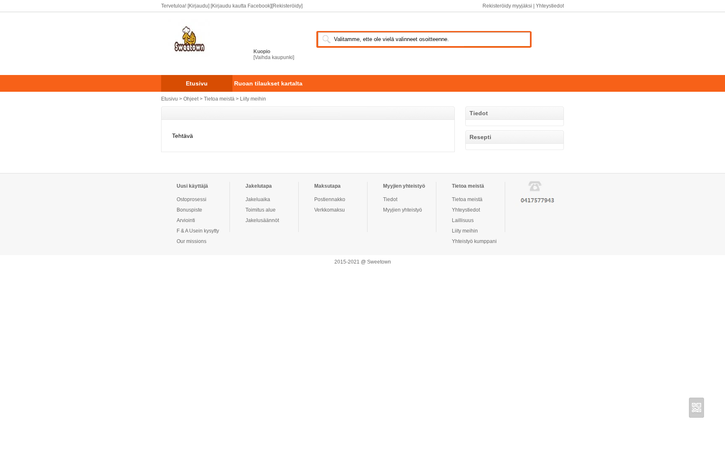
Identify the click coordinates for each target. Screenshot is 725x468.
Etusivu (197, 83)
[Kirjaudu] (198, 6)
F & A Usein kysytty (198, 231)
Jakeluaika (257, 199)
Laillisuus (463, 220)
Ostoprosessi (191, 199)
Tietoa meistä (220, 99)
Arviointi (186, 220)
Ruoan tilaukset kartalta (268, 83)
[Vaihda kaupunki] (273, 57)
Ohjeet (190, 99)
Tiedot (390, 199)
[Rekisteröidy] (287, 6)
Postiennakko (329, 199)
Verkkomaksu (329, 210)
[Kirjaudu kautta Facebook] (241, 6)
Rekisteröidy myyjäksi (507, 6)
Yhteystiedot (550, 6)
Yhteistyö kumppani (474, 241)
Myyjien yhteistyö (402, 210)
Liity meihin (253, 99)
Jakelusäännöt (262, 220)
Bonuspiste (189, 210)
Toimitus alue (260, 210)
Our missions (191, 241)
